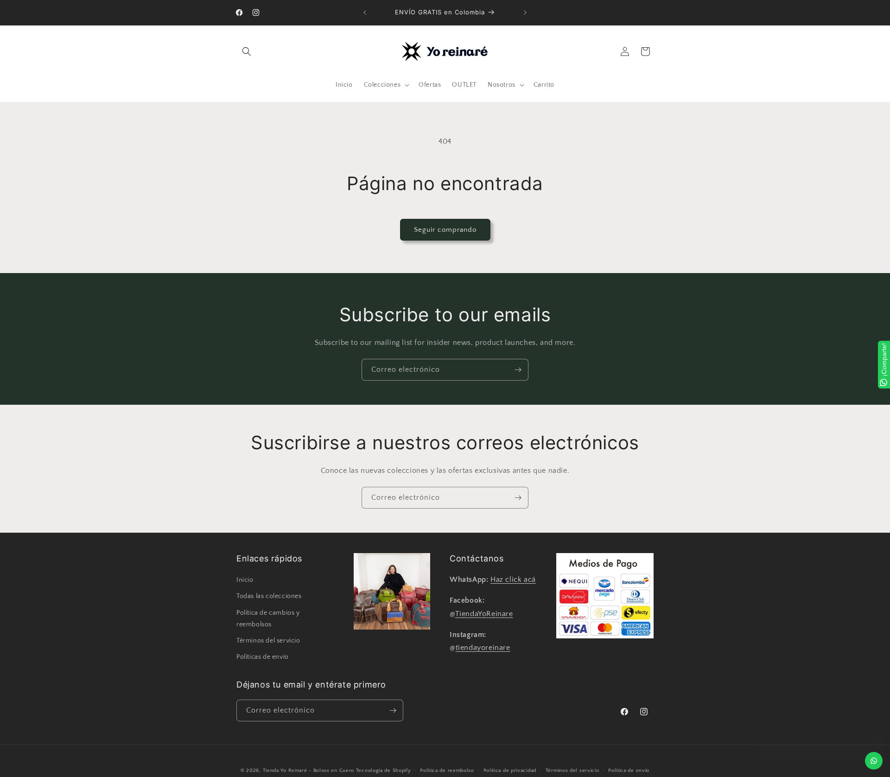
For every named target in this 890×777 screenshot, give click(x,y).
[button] (246, 51)
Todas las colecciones (269, 596)
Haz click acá (513, 579)
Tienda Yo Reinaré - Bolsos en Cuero (309, 770)
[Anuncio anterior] (365, 12)
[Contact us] (874, 761)
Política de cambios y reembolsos (268, 618)
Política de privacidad (509, 770)
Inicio (245, 580)
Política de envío (628, 770)
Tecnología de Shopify (383, 770)
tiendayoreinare (483, 647)
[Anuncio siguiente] (525, 12)
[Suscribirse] (518, 370)
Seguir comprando (445, 230)
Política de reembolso (447, 770)
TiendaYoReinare (484, 614)
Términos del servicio (268, 640)
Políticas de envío (262, 657)
